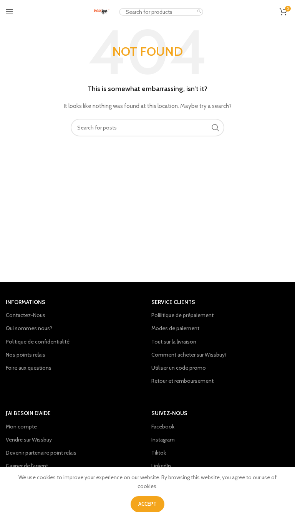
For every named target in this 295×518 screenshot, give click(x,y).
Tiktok (158, 452)
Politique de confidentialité (38, 341)
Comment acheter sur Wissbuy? (189, 354)
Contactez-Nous (25, 315)
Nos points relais (25, 354)
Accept (147, 504)
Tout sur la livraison (173, 341)
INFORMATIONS (25, 302)
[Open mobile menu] (9, 11)
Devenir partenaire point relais (41, 452)
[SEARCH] (199, 11)
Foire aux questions (28, 367)
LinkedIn (161, 465)
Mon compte (21, 426)
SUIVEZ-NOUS (169, 413)
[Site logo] (101, 10)
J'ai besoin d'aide (28, 413)
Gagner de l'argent (27, 465)
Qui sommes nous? (29, 328)
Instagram (163, 439)
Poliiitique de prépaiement (182, 315)
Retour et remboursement (182, 380)
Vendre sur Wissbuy (29, 439)
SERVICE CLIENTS (173, 302)
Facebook (162, 426)
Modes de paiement (175, 328)
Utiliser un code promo (178, 367)
